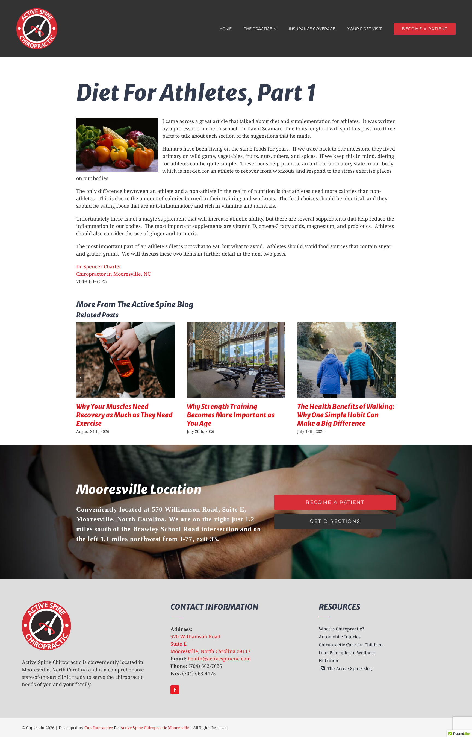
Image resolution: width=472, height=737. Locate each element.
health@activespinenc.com (219, 658)
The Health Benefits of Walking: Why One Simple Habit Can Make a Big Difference (345, 415)
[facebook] (174, 689)
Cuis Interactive (98, 727)
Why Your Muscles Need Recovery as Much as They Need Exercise (124, 415)
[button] (80, 378)
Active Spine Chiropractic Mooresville (154, 727)
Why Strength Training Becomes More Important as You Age (231, 415)
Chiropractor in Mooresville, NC (113, 274)
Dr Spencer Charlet (98, 266)
